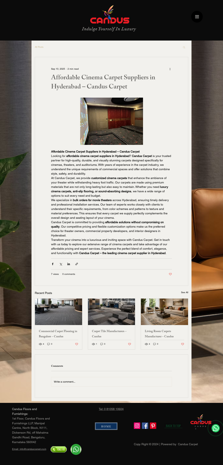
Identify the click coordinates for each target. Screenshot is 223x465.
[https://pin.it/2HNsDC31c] (153, 425)
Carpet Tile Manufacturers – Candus (109, 334)
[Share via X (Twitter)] (60, 264)
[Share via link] (76, 264)
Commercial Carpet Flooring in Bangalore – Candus (58, 334)
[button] (184, 47)
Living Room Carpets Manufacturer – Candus (159, 334)
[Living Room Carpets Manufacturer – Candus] (164, 312)
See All (184, 292)
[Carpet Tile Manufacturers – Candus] (111, 312)
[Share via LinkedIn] (68, 264)
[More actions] (170, 69)
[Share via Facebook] (52, 264)
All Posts (39, 47)
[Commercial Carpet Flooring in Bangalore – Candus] (58, 312)
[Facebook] (145, 425)
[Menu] (197, 17)
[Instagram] (137, 425)
